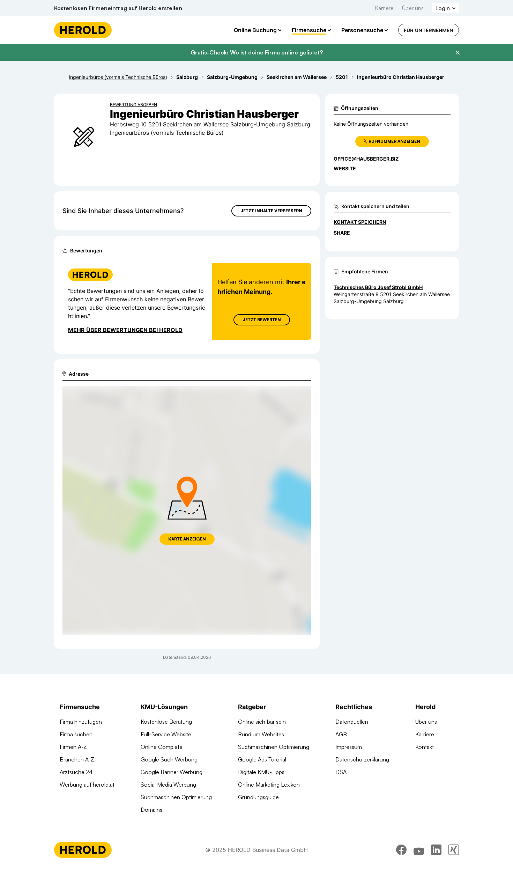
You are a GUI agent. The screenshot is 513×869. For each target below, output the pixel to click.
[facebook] (401, 850)
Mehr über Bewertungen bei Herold (125, 329)
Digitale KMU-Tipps (261, 771)
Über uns (413, 8)
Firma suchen (76, 734)
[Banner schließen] (457, 53)
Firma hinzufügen (81, 721)
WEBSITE (345, 168)
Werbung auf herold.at (87, 784)
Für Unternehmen (428, 30)
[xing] (453, 850)
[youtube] (419, 850)
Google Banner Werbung (171, 771)
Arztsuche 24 (76, 771)
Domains (151, 809)
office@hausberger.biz (366, 159)
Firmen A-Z (73, 746)
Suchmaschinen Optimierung (176, 797)
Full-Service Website (166, 734)
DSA (341, 771)
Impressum (348, 746)
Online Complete (162, 746)
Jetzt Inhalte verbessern (271, 210)
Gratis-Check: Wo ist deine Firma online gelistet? (257, 52)
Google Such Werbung (169, 759)
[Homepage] (83, 30)
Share (342, 233)
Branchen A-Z (77, 759)
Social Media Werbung (168, 784)
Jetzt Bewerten (262, 319)
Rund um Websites (261, 734)
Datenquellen (351, 721)
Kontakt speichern (360, 222)
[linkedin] (436, 850)
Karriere (384, 8)
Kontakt (424, 746)
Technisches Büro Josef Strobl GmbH (378, 287)
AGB (341, 734)
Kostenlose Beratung (166, 721)
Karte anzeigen (187, 539)
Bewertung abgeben (133, 104)
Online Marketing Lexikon (269, 784)
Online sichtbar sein (262, 721)
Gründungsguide (258, 797)
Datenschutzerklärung (362, 759)
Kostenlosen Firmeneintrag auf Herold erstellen (118, 8)
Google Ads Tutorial (262, 759)
